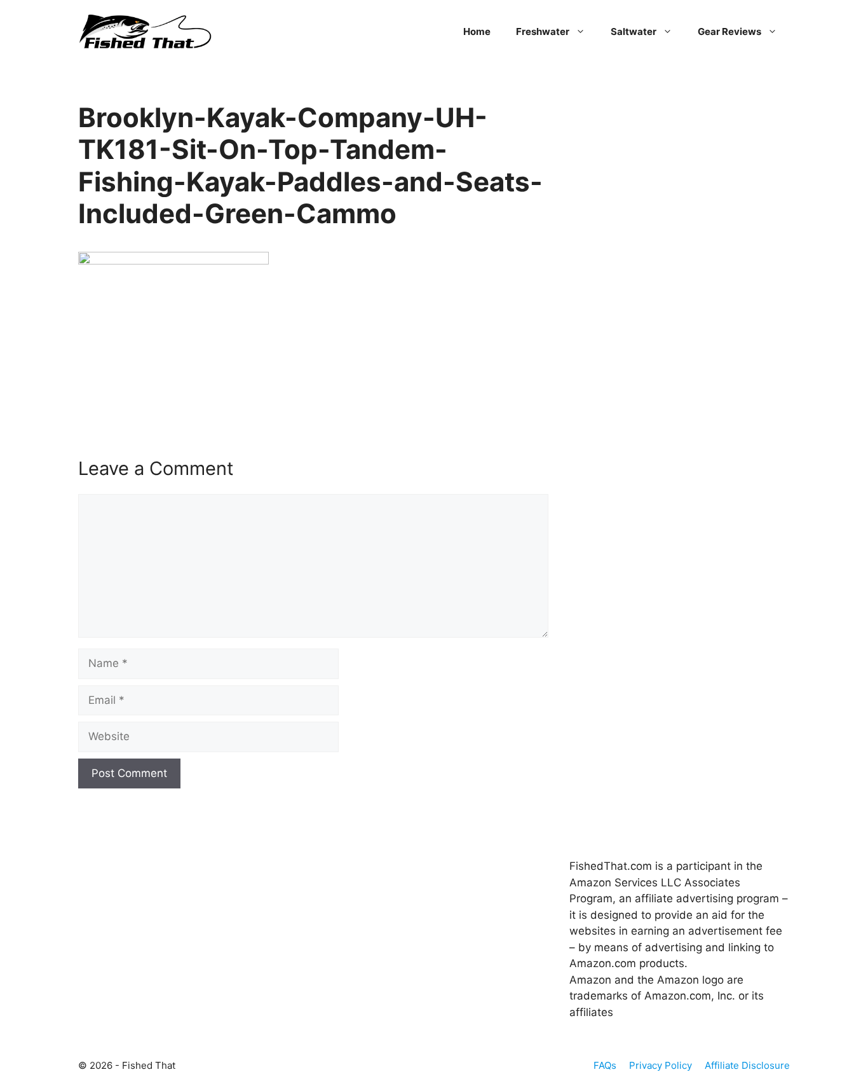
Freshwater (542, 31)
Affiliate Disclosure (747, 1065)
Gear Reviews (729, 31)
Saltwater (633, 31)
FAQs (604, 1065)
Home (477, 31)
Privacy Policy (660, 1065)
